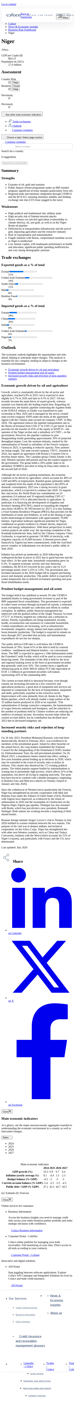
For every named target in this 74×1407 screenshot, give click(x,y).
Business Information (25, 1315)
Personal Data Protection (37, 1381)
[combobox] (37, 146)
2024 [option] (11, 1143)
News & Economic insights (57, 1300)
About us (56, 1313)
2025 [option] (11, 1146)
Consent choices (37, 1396)
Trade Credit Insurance (26, 1308)
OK (14, 163)
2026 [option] (11, 1149)
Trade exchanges (21, 121)
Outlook (17, 125)
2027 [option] (11, 1152)
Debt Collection (23, 1322)
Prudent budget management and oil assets (31, 372)
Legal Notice (37, 1374)
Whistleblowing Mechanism (37, 1388)
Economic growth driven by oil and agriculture (33, 369)
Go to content (8, 4)
